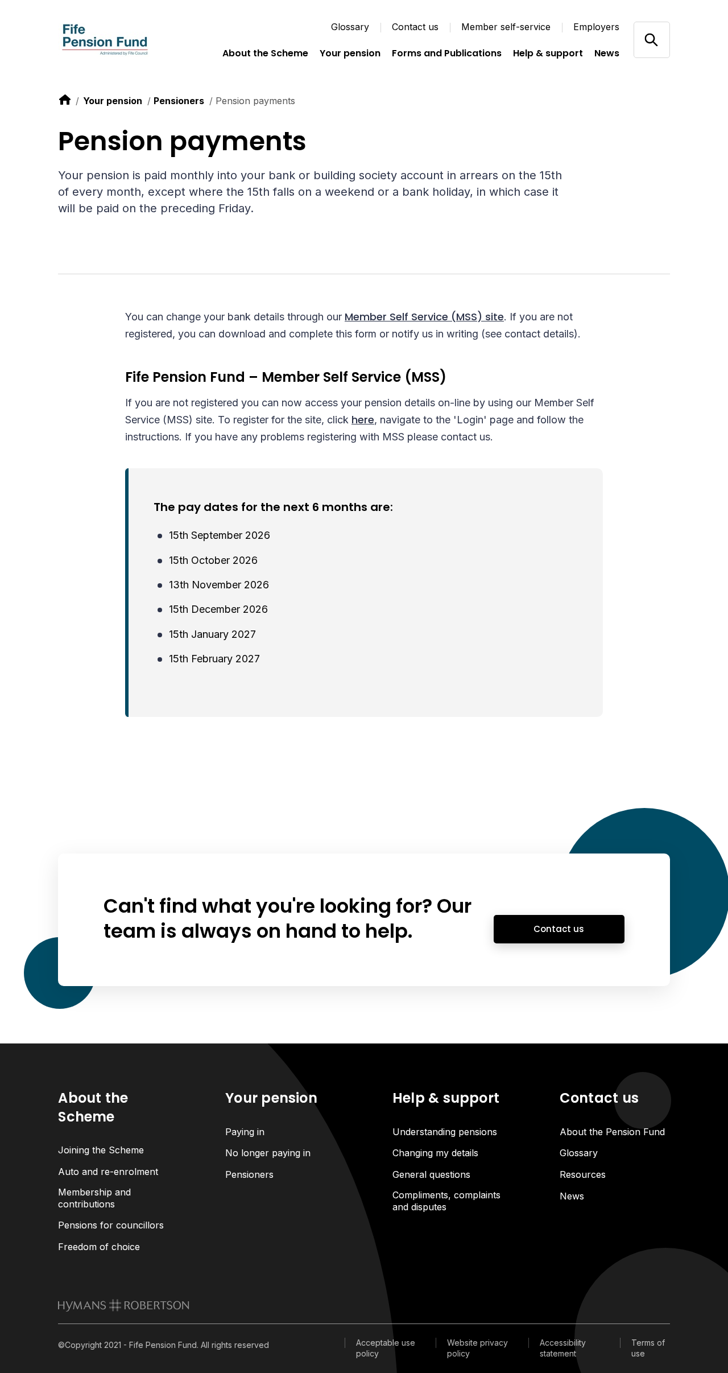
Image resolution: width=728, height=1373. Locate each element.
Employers (596, 26)
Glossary (350, 26)
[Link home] (115, 40)
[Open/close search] (651, 39)
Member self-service (506, 26)
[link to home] (65, 99)
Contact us (415, 26)
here (362, 420)
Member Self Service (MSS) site (424, 317)
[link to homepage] (123, 1305)
